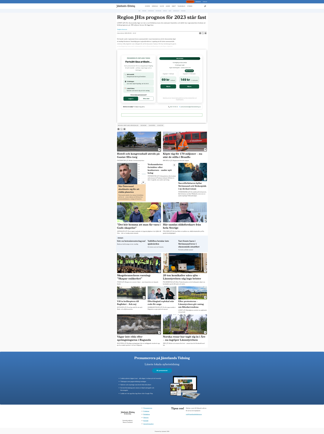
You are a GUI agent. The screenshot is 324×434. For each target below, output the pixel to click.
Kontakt (145, 421)
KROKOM (144, 10)
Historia (145, 418)
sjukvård (152, 125)
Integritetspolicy (148, 424)
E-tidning (146, 411)
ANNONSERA (198, 1)
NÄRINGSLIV (155, 6)
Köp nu (168, 86)
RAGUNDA (183, 10)
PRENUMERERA (190, 1)
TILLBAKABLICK (181, 6)
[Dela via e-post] (205, 33)
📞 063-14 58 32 (173, 106)
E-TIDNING (189, 6)
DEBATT (174, 6)
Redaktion (146, 414)
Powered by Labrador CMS (162, 431)
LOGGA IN (205, 1)
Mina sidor (146, 98)
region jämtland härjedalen (128, 125)
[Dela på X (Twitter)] (203, 33)
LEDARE (168, 6)
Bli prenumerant (162, 370)
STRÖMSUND (151, 10)
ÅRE (139, 10)
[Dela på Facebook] (200, 33)
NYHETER (147, 6)
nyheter (160, 125)
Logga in (130, 98)
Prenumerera (147, 408)
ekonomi (143, 125)
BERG (170, 10)
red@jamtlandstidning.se (194, 414)
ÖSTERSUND (158, 10)
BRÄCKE (165, 10)
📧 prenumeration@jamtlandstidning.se (190, 106)
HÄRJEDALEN (176, 10)
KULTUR (162, 6)
